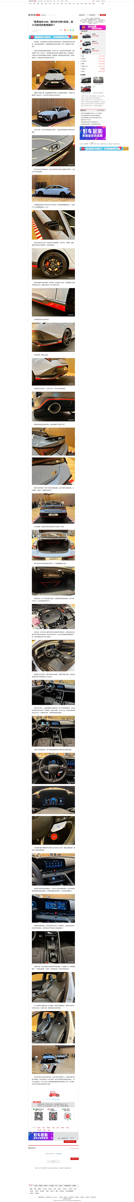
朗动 (57, 1191)
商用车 (66, 1)
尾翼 (44, 1130)
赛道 (67, 1127)
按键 (49, 1130)
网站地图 (103, 1)
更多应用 (41, 1)
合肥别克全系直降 (86, 93)
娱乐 (42, 3)
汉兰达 (93, 34)
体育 (46, 3)
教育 (70, 3)
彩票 (89, 3)
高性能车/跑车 (67, 1185)
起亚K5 (59, 1189)
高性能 (48, 1127)
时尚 (50, 3)
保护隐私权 (71, 1197)
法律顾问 (82, 1197)
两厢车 (40, 1185)
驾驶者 (62, 1127)
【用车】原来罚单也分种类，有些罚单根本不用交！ (92, 103)
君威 (35, 1189)
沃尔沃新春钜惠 (98, 84)
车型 (58, 1127)
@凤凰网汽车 (64, 1138)
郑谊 (36, 31)
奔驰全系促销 (86, 84)
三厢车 (35, 1185)
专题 (58, 1)
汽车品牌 (39, 1130)
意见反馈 (87, 1197)
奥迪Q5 (83, 68)
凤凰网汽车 (33, 15)
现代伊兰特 (41, 57)
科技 (62, 3)
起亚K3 (50, 1189)
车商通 (62, 1)
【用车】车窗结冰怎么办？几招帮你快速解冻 (91, 105)
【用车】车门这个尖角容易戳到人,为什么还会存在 (92, 96)
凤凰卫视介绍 (93, 1197)
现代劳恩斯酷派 (70, 1191)
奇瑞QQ (32, 1193)
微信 (51, 1)
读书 (66, 3)
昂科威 (83, 58)
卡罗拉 (36, 1191)
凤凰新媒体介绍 (41, 1197)
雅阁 (31, 1189)
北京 (35, 1)
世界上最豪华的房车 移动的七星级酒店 (90, 115)
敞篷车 (74, 1185)
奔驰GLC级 (84, 66)
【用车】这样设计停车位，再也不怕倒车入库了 (91, 99)
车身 (43, 1127)
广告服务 (61, 1197)
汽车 (54, 3)
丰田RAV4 (84, 61)
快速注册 (98, 1)
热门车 (30, 1185)
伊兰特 (38, 1127)
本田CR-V (94, 41)
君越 (47, 1191)
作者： (59, 1138)
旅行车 (60, 1185)
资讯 (34, 3)
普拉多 (31, 1191)
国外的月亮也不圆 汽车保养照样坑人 (90, 122)
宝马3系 (45, 1189)
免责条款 (77, 1197)
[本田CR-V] (86, 44)
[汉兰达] (86, 36)
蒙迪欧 (39, 1189)
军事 (82, 3)
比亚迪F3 (42, 1191)
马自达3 (52, 1191)
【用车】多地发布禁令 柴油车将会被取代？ (90, 98)
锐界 (93, 49)
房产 (58, 3)
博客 (86, 3)
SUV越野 (51, 1185)
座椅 (53, 1127)
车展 (54, 1)
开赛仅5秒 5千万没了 (86, 119)
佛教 (93, 3)
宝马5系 (70, 1189)
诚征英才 (66, 1197)
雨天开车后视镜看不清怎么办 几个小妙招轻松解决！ (91, 113)
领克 (69, 1079)
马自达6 (65, 1189)
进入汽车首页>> (101, 110)
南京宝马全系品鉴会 (98, 93)
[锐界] (86, 51)
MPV (56, 1185)
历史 (78, 3)
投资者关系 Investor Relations (51, 1197)
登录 (93, 1)
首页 (30, 3)
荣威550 (37, 1193)
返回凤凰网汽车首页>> (70, 1141)
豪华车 (45, 1185)
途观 (83, 56)
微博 (48, 1)
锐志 (75, 1189)
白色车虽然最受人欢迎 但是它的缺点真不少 (91, 117)
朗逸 (83, 71)
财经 (38, 3)
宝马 (53, 53)
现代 (35, 50)
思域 (55, 1189)
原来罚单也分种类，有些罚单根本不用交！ (91, 124)
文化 (74, 3)
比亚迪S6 (62, 1191)
